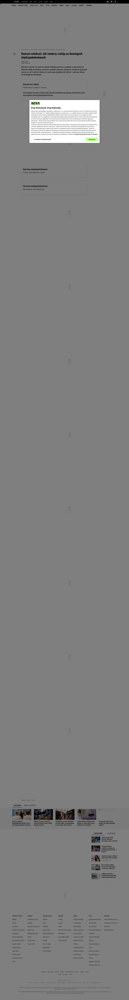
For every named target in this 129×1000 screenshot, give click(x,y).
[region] (64, 121)
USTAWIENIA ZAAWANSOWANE (42, 139)
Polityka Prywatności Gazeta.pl (83, 134)
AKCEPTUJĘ (92, 139)
